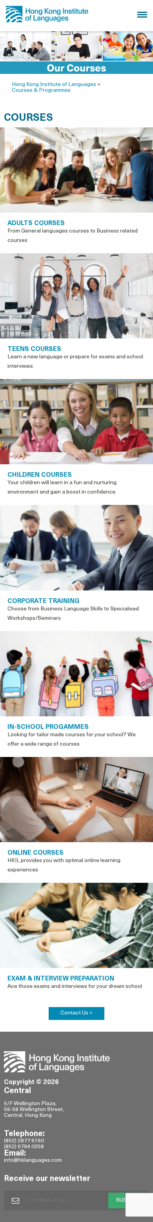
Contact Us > (76, 1013)
